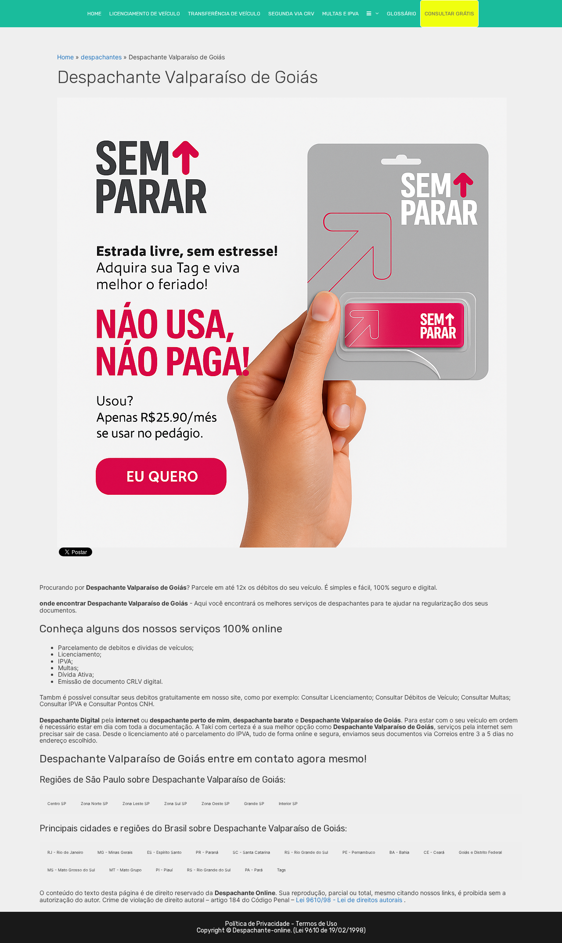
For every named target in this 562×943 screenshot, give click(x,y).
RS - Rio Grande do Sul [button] (306, 852)
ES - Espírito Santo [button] (164, 852)
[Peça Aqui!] (282, 322)
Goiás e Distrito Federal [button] (480, 852)
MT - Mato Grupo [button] (125, 869)
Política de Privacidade (257, 924)
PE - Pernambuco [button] (358, 852)
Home (65, 57)
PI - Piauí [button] (164, 869)
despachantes (101, 57)
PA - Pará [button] (254, 869)
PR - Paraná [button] (207, 852)
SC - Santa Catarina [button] (251, 852)
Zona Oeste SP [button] (216, 803)
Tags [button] (281, 869)
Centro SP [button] (56, 803)
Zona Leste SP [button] (136, 803)
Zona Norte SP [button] (94, 803)
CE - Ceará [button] (434, 852)
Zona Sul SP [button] (175, 803)
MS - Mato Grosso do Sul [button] (71, 869)
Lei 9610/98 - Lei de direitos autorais (349, 899)
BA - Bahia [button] (399, 852)
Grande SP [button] (254, 803)
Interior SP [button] (288, 803)
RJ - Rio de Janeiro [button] (65, 852)
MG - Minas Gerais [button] (115, 852)
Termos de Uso (316, 924)
